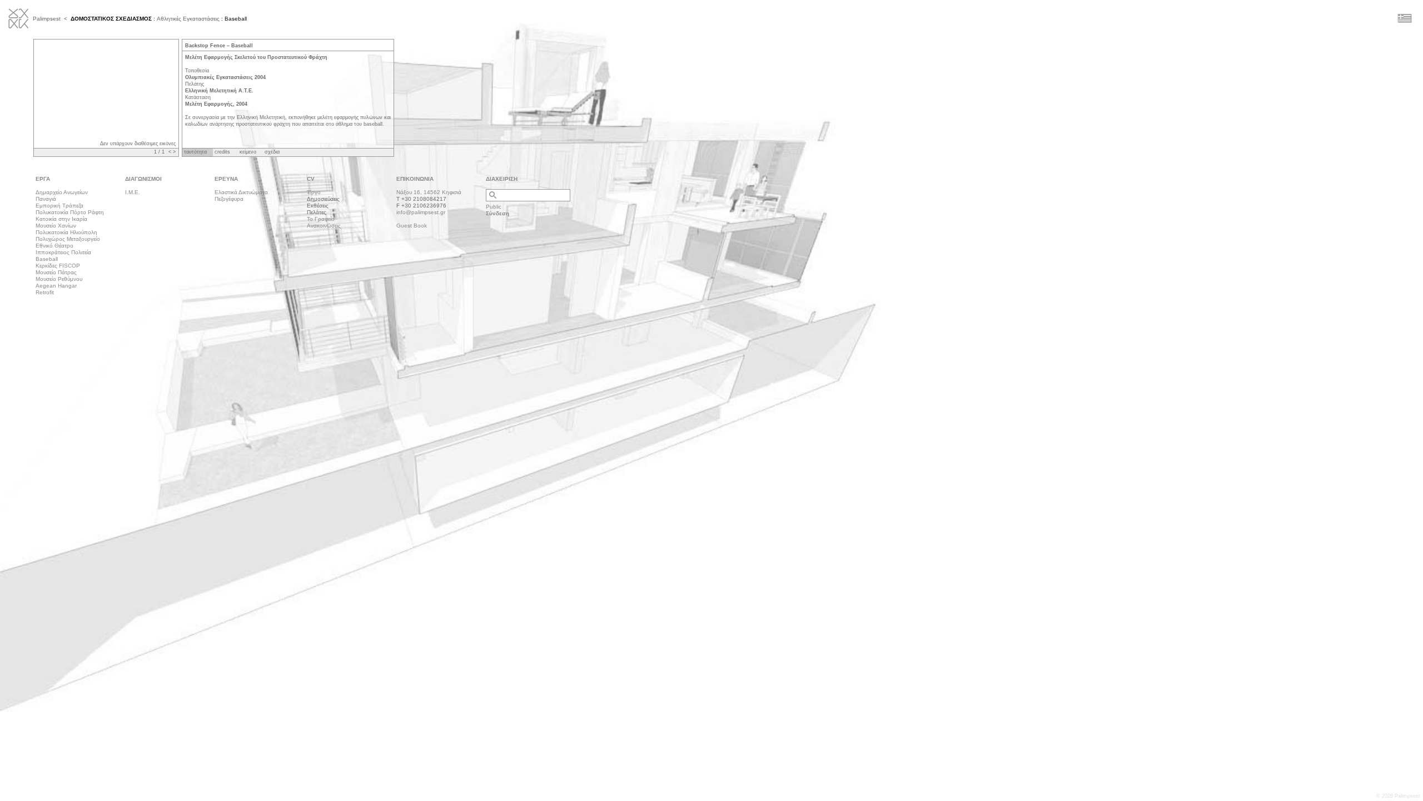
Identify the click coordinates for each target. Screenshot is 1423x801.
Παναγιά (46, 199)
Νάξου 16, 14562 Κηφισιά (428, 192)
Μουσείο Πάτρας (56, 272)
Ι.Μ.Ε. (132, 192)
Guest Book (411, 225)
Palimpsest (47, 19)
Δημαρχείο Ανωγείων (62, 192)
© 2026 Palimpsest (1398, 796)
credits (222, 152)
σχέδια (272, 152)
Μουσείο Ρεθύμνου (59, 279)
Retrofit (45, 292)
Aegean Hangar (56, 286)
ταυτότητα (195, 152)
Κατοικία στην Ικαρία (61, 219)
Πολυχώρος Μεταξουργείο (68, 239)
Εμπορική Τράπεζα (59, 205)
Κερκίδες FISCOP (58, 266)
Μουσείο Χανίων (56, 225)
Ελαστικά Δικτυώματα (241, 192)
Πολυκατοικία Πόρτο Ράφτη (70, 212)
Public (493, 207)
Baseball (47, 259)
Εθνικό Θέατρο (54, 246)
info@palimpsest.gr (420, 212)
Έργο (314, 192)
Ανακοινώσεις (324, 225)
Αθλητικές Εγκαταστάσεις (188, 19)
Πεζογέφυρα (229, 199)
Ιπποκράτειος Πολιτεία (63, 252)
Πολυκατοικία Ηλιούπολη (66, 232)
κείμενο (248, 152)
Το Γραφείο (321, 219)
